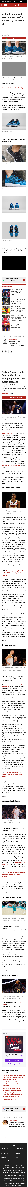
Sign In (24, 5)
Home (3, 359)
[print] (11, 351)
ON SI (2, 1)
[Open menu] (2, 5)
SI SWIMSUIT (8, 1)
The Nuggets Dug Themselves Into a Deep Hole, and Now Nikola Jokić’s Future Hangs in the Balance (13, 1094)
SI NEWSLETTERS (17, 1)
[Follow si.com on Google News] (24, 280)
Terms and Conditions (21, 1151)
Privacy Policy (4, 1148)
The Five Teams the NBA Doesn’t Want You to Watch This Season (12, 774)
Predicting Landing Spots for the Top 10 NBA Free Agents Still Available (13, 573)
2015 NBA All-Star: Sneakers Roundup (12, 88)
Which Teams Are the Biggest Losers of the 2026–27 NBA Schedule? (13, 874)
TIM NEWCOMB (13, 339)
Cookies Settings (5, 1160)
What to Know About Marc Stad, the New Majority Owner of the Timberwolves (13, 1083)
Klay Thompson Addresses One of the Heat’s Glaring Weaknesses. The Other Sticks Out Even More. (14, 1077)
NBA (7, 359)
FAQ (17, 1157)
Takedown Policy (5, 1151)
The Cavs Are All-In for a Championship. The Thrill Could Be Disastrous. (13, 1101)
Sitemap (18, 1153)
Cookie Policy (19, 1148)
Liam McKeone (5, 393)
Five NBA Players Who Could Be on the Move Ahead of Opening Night (14, 1089)
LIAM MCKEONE (13, 1120)
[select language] (19, 5)
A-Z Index (3, 1157)
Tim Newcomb (5, 32)
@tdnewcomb (11, 253)
